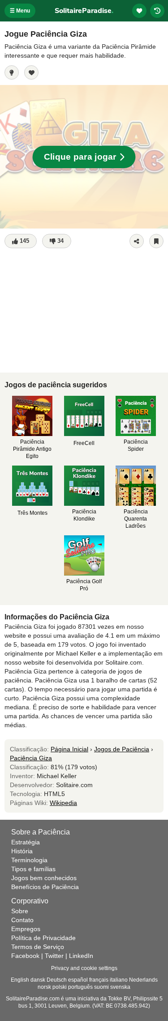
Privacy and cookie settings (84, 968)
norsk (44, 987)
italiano (119, 980)
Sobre (19, 911)
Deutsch (57, 980)
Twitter (54, 955)
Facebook (25, 955)
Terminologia (29, 860)
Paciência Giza (31, 758)
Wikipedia (63, 802)
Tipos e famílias (33, 869)
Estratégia (25, 842)
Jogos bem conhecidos (44, 877)
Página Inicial (69, 749)
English (20, 980)
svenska (120, 987)
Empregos (25, 928)
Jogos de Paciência (121, 749)
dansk (37, 980)
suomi (101, 987)
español (78, 980)
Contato (22, 920)
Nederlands (143, 980)
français (98, 980)
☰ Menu (20, 11)
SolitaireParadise (84, 11)
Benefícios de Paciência (45, 886)
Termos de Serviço (37, 946)
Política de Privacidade (43, 937)
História (22, 851)
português (80, 987)
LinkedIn (81, 955)
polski (59, 987)
